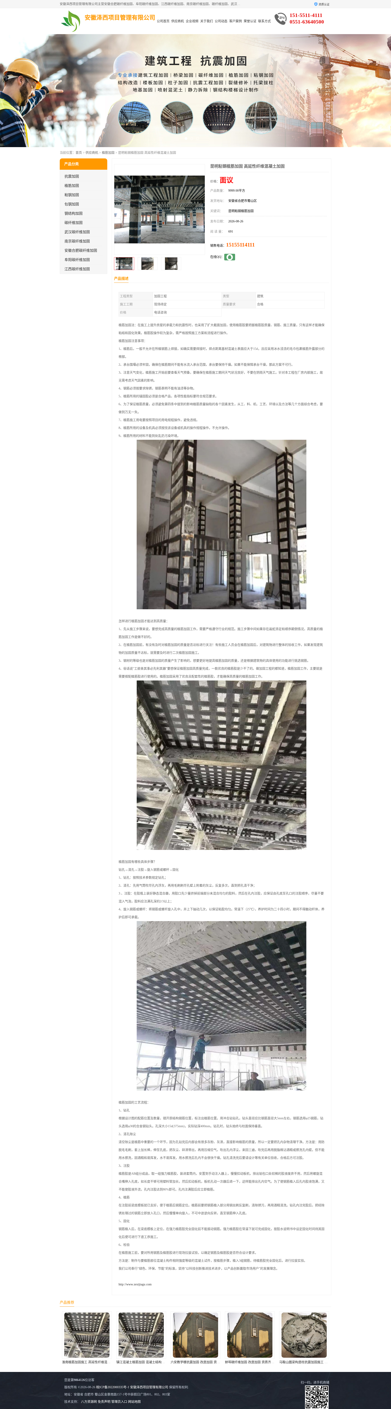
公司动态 (221, 21)
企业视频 (192, 21)
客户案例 (235, 21)
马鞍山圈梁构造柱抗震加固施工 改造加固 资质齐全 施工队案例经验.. (219, 1362)
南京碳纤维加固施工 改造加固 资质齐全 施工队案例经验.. (319, 1362)
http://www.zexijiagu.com (135, 1284)
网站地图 (134, 1401)
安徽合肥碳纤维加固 (80, 250)
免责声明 (104, 1401)
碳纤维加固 (73, 223)
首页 (79, 152)
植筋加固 (108, 152)
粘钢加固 (71, 195)
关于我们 (206, 21)
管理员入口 (119, 1401)
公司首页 (163, 21)
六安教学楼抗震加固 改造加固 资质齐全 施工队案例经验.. (102, 1362)
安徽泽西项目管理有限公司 (149, 1387)
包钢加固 (71, 204)
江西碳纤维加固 (77, 269)
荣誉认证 (250, 21)
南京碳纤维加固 (77, 241)
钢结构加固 (73, 213)
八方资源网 (89, 1401)
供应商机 (177, 21)
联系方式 (264, 21)
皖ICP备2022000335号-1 (112, 1387)
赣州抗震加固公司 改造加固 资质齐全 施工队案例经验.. (263, 1362)
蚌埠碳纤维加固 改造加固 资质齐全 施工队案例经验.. (153, 1362)
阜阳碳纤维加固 (77, 260)
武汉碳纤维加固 (77, 232)
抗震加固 (71, 176)
